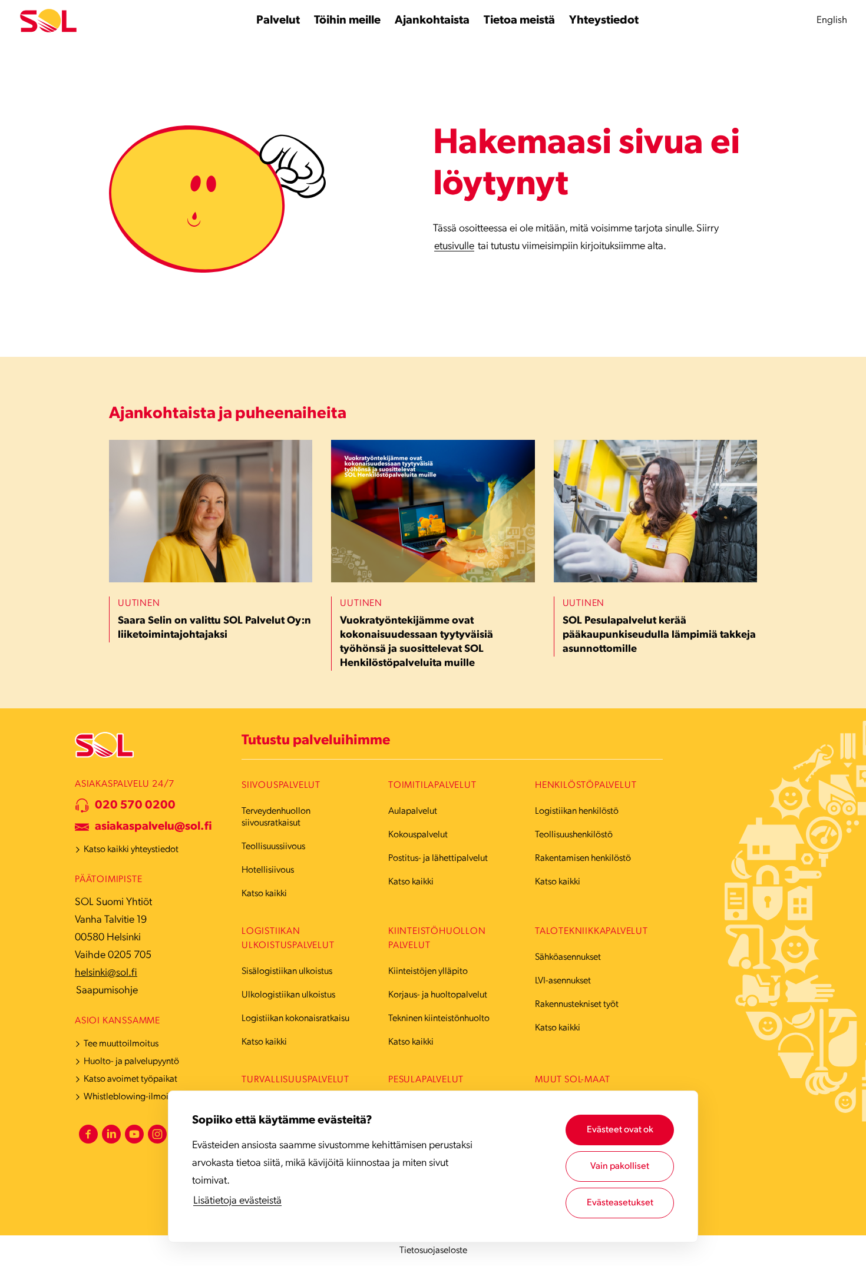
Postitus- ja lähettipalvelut (438, 858)
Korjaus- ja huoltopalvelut (437, 995)
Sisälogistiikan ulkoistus (287, 971)
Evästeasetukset (620, 1203)
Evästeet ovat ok (620, 1130)
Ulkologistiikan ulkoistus (288, 995)
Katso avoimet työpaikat (130, 1079)
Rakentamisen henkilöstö (583, 858)
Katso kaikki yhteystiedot (131, 849)
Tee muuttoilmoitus (121, 1044)
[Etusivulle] (48, 21)
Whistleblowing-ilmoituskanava (145, 1097)
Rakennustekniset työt (577, 1004)
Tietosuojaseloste (433, 1250)
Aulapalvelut (412, 811)
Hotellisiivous (268, 870)
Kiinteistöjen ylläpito (428, 971)
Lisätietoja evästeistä (237, 1201)
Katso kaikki (264, 894)
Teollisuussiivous (273, 846)
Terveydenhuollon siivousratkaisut (276, 817)
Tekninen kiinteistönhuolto (439, 1018)
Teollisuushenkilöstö (574, 835)
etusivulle (454, 246)
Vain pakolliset (619, 1166)
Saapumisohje (107, 991)
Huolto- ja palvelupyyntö (131, 1061)
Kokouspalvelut (418, 835)
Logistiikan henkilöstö (577, 811)
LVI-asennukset (563, 981)
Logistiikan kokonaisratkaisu (295, 1018)
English (832, 20)
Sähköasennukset (568, 957)
